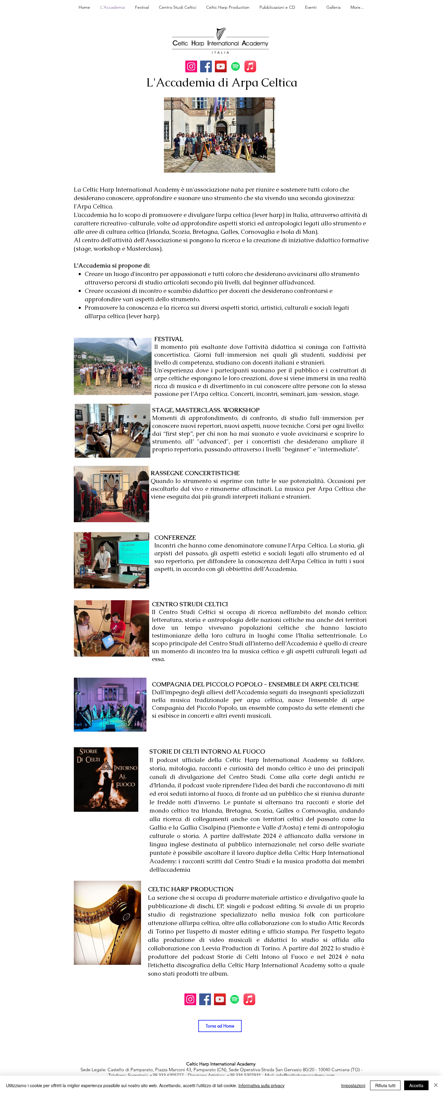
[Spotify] (235, 66)
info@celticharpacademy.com (305, 1075)
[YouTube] (221, 66)
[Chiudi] (435, 1085)
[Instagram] (191, 66)
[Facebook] (206, 66)
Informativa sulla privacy (261, 1085)
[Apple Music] (250, 66)
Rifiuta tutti (385, 1085)
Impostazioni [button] (353, 1085)
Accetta (416, 1085)
